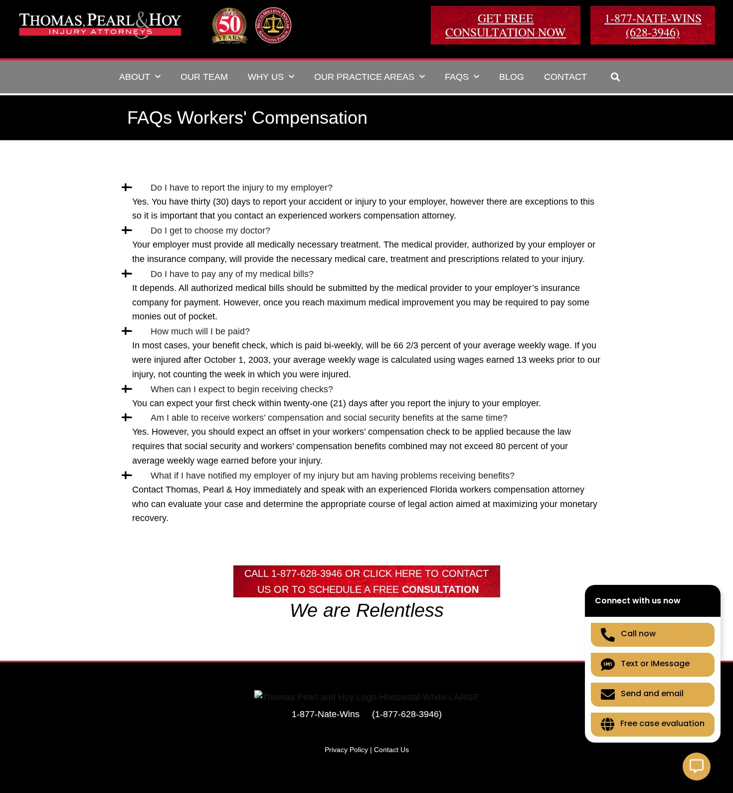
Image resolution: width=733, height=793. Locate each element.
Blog (511, 77)
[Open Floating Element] (697, 767)
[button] (615, 76)
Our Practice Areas (364, 77)
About (134, 77)
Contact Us (391, 750)
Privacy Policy (346, 750)
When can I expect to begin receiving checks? (242, 389)
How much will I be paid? (200, 331)
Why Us (266, 77)
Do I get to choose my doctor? (210, 231)
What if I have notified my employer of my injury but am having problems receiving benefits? (333, 476)
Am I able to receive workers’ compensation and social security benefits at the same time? (329, 418)
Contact (565, 77)
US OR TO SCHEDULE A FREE (368, 589)
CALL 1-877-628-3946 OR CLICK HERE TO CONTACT (366, 573)
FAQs (457, 77)
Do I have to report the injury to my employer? (242, 188)
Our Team (204, 77)
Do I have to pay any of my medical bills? (232, 274)
